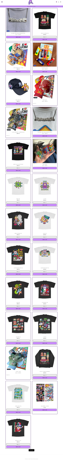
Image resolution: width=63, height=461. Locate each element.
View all (31, 450)
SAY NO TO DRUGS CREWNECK (45, 371)
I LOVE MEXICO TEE (45, 302)
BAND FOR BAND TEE (18, 233)
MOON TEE (45, 233)
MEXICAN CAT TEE (18, 440)
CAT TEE (44, 198)
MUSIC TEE (18, 198)
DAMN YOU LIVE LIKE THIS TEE (18, 164)
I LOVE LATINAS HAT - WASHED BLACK (18, 132)
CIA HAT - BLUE (18, 371)
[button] (2, 2)
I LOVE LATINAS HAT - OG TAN (18, 67)
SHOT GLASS (45, 164)
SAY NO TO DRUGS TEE (45, 33)
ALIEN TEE (18, 302)
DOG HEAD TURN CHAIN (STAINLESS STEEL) (45, 132)
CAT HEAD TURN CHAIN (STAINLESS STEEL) (18, 33)
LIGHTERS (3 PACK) (45, 67)
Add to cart (18, 37)
